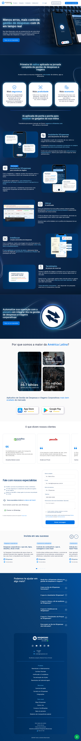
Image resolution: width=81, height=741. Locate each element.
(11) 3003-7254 (39, 651)
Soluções (21, 3)
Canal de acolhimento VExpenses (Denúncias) (40, 728)
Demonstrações (56, 3)
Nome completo (48, 473)
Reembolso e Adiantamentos (40, 668)
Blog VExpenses (40, 702)
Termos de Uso (61, 516)
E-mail (46, 480)
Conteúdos (28, 3)
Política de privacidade (40, 727)
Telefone (47, 494)
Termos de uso (40, 725)
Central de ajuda (40, 688)
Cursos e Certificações (41, 708)
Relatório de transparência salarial (40, 714)
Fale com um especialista (71, 3)
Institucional (35, 3)
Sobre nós (40, 705)
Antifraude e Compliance (40, 674)
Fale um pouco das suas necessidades (57, 500)
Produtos (15, 3)
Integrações (40, 694)
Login (45, 3)
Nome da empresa (49, 487)
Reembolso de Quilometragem (40, 680)
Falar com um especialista (11, 40)
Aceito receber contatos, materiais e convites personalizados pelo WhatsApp (57, 512)
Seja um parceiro (40, 711)
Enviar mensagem (60, 522)
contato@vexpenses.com (41, 654)
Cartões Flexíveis (40, 671)
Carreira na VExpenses (40, 691)
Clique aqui (24, 515)
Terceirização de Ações (40, 677)
